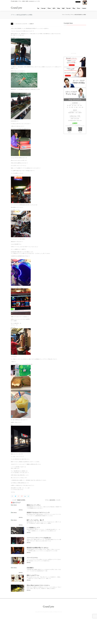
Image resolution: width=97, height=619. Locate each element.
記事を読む (21, 509)
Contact (84, 8)
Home (63, 14)
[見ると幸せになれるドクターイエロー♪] (17, 588)
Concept (43, 8)
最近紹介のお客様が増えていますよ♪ (37, 547)
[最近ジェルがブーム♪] (17, 578)
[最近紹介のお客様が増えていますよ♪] (17, 550)
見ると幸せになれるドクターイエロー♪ (38, 585)
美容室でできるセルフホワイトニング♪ (38, 512)
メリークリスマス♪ (32, 557)
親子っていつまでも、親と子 (35, 520)
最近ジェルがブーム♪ (33, 575)
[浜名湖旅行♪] (14, 567)
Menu (49, 8)
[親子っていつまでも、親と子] (14, 520)
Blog (74, 8)
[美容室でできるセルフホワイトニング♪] (14, 512)
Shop (58, 8)
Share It (32, 23)
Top (38, 8)
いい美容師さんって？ (33, 527)
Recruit (68, 8)
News (78, 8)
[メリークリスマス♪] (17, 560)
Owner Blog (67, 14)
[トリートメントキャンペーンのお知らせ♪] (17, 540)
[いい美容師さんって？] (17, 530)
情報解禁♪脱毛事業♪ (21, 500)
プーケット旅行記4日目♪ (50, 500)
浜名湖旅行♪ (30, 567)
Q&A (54, 8)
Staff (63, 8)
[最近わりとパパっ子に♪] (14, 504)
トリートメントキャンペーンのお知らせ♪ (39, 537)
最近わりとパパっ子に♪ (34, 505)
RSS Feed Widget (73, 53)
